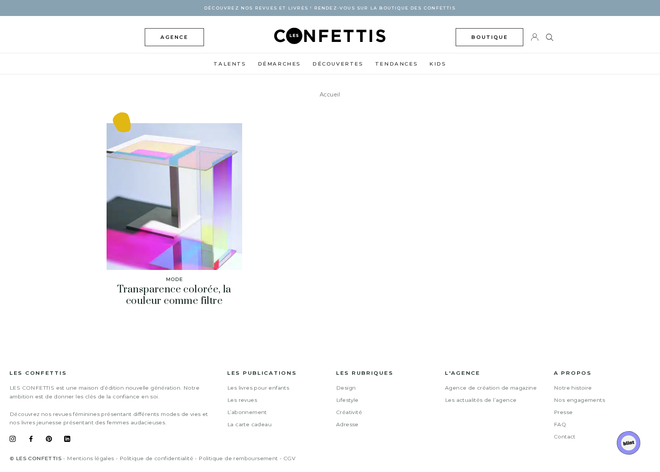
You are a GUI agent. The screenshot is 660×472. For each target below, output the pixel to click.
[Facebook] (31, 440)
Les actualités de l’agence (480, 400)
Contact (565, 436)
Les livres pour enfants (258, 388)
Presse (563, 412)
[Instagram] (13, 440)
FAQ (560, 424)
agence (174, 37)
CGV (289, 458)
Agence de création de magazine (491, 388)
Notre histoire (573, 388)
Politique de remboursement (238, 458)
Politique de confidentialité (156, 458)
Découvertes (338, 64)
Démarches (279, 64)
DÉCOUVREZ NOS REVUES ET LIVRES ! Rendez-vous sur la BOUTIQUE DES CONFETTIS (330, 8)
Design (346, 388)
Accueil (330, 94)
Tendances (396, 64)
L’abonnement (247, 412)
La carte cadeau (249, 424)
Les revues (242, 400)
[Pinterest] (49, 440)
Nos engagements (579, 400)
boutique (489, 37)
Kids (437, 64)
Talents (230, 64)
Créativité (349, 412)
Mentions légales (90, 458)
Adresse (347, 424)
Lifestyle (347, 400)
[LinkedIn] (67, 440)
